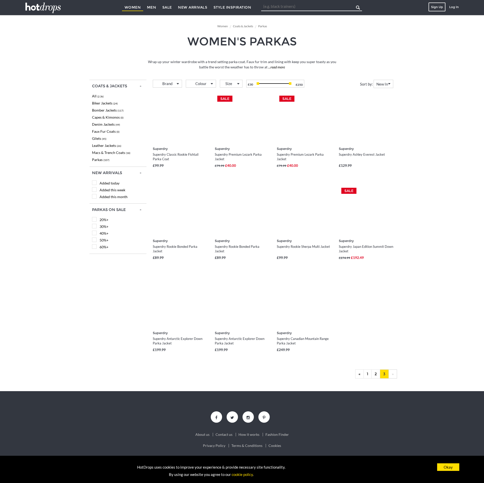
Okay (448, 467)
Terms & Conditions (246, 445)
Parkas (100, 159)
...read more (276, 67)
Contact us (224, 434)
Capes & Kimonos (108, 117)
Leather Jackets (106, 145)
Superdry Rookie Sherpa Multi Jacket (303, 247)
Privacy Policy (214, 445)
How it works (248, 434)
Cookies (274, 445)
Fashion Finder (277, 434)
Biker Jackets (105, 103)
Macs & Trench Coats (111, 152)
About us (202, 434)
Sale (167, 7)
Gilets (99, 138)
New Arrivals (192, 7)
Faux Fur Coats (105, 131)
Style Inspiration (232, 7)
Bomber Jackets (108, 110)
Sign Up (437, 7)
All (98, 96)
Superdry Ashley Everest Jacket (362, 154)
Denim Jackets (106, 124)
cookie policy (242, 474)
